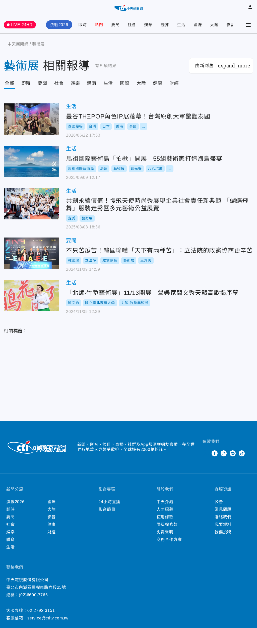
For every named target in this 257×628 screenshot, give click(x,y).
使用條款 (165, 517)
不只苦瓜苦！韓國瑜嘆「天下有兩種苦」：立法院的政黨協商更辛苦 (31, 253)
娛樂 (148, 25)
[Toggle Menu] (248, 25)
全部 (9, 83)
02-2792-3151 (41, 610)
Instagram (224, 453)
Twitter (206, 453)
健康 (157, 83)
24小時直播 (109, 502)
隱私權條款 (167, 524)
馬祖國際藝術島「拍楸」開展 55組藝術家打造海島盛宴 (31, 161)
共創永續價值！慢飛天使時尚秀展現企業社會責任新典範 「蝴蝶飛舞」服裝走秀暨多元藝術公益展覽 (31, 203)
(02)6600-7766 (33, 595)
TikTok (242, 453)
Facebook (215, 453)
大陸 (214, 25)
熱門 (99, 25)
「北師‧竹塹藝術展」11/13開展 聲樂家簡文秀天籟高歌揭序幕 (31, 295)
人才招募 (165, 509)
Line (233, 453)
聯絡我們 (223, 517)
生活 (181, 25)
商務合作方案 (169, 539)
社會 (132, 25)
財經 (174, 83)
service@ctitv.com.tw (48, 618)
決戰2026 (59, 25)
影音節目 (106, 509)
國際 (198, 25)
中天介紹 (165, 502)
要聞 (115, 25)
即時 (82, 25)
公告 (219, 502)
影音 (230, 25)
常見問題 (223, 509)
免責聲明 (165, 532)
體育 (165, 25)
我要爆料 (223, 524)
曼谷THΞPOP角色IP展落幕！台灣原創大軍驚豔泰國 (31, 119)
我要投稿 (223, 532)
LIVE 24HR (22, 25)
